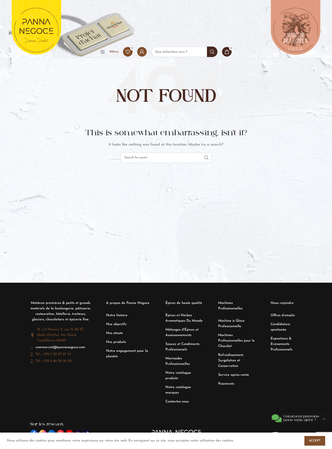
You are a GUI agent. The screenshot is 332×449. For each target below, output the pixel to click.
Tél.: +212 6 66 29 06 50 (54, 361)
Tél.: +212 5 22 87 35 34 (53, 354)
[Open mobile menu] (102, 51)
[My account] (142, 51)
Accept (315, 440)
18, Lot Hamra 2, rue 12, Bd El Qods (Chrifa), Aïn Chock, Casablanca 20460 (60, 335)
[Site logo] (36, 30)
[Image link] (75, 22)
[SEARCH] (206, 157)
